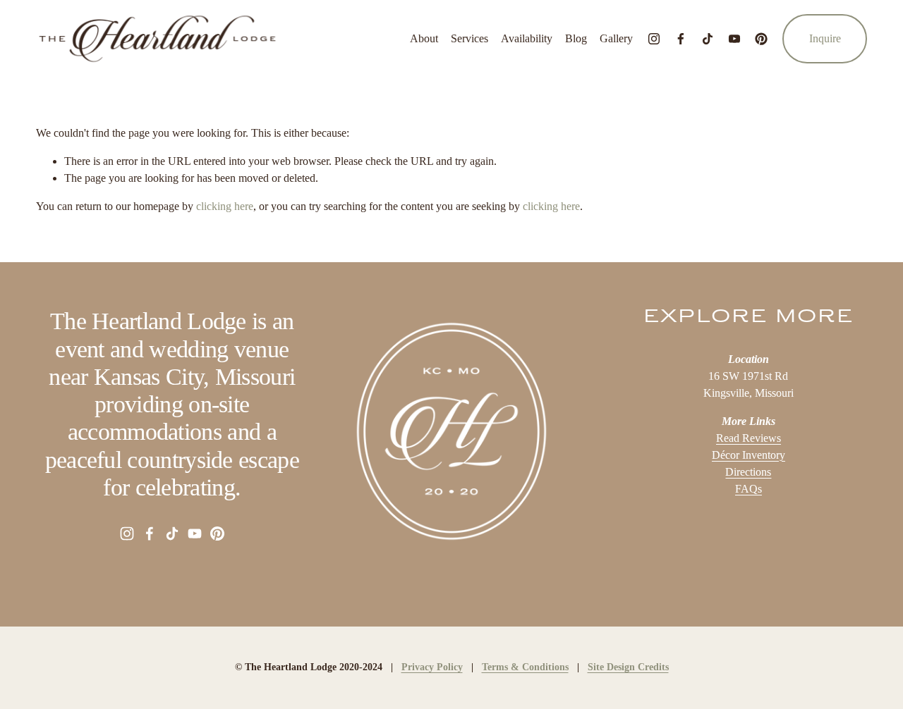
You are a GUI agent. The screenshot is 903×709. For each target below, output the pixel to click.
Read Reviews (748, 438)
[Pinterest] (761, 39)
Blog (576, 38)
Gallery (616, 38)
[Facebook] (681, 39)
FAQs (748, 489)
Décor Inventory (748, 455)
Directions (748, 472)
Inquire (825, 38)
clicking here (224, 206)
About (424, 38)
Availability (526, 38)
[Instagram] (654, 39)
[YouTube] (734, 39)
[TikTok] (708, 39)
